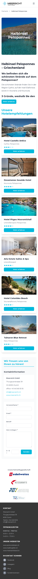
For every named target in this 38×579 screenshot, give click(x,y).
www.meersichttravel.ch (11, 550)
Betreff (8, 422)
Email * (8, 413)
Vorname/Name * (12, 405)
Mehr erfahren (9, 102)
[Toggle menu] (34, 3)
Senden (26, 452)
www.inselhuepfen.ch (10, 548)
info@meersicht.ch (13, 392)
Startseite (5, 11)
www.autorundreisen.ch (11, 545)
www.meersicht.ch (13, 395)
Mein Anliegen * (12, 430)
